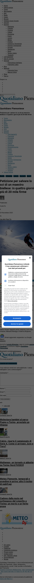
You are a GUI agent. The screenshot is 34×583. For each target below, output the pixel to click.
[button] (17, 285)
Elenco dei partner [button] (12, 301)
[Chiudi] (30, 258)
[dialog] (17, 291)
